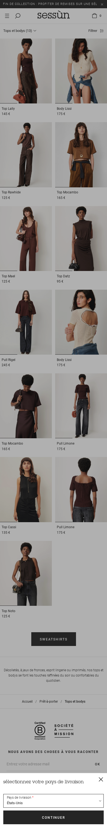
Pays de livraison (19, 797)
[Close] (101, 779)
